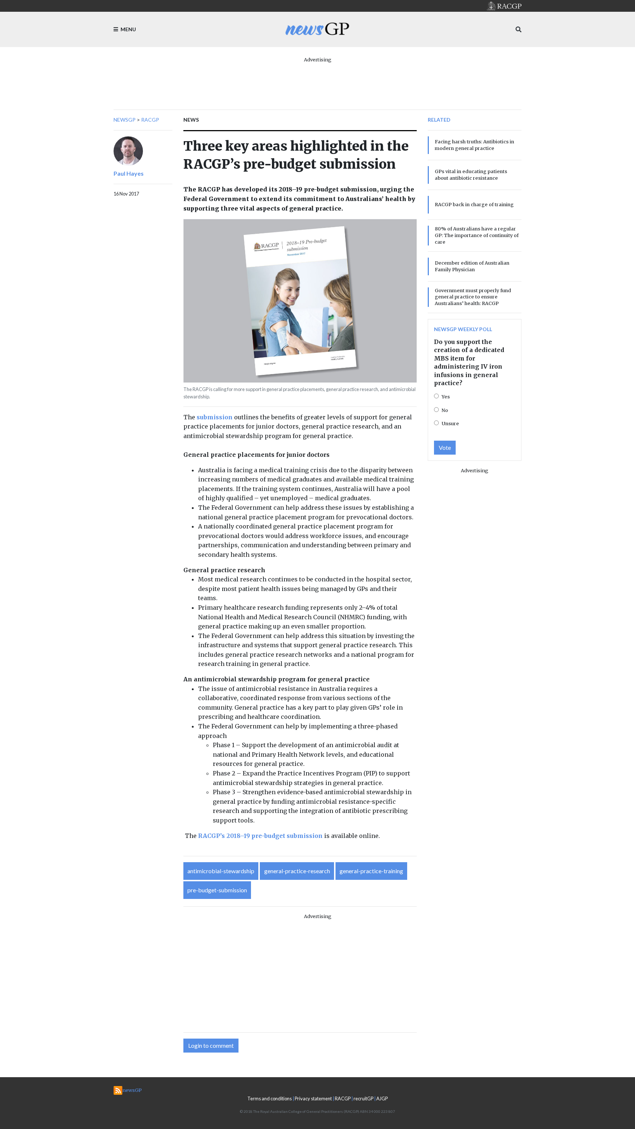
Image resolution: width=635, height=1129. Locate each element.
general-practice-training (371, 870)
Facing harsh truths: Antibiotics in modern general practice (474, 145)
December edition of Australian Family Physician (472, 266)
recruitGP (363, 1098)
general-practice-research (297, 870)
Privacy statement (313, 1098)
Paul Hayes (129, 173)
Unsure (450, 423)
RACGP (150, 120)
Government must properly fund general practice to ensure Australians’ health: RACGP (473, 297)
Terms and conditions (269, 1098)
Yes (446, 396)
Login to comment (211, 1045)
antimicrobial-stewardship (220, 870)
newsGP (125, 120)
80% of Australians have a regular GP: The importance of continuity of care (477, 235)
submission (215, 417)
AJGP (382, 1098)
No (445, 410)
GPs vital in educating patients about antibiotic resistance (471, 174)
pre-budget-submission (217, 889)
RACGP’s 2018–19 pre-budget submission (260, 835)
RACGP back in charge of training (474, 204)
